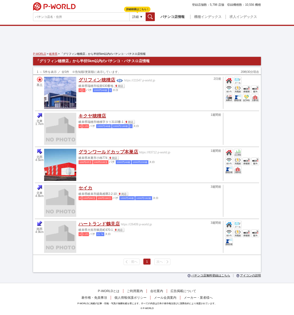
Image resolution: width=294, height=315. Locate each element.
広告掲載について (183, 291)
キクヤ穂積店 (92, 115)
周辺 (120, 86)
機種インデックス (208, 17)
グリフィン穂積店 (97, 79)
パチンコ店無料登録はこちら (210, 275)
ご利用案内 (135, 291)
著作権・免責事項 (94, 297)
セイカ (85, 187)
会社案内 (156, 291)
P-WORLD (54, 6)
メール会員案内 (165, 297)
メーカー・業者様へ (198, 297)
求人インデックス (243, 17)
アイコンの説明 (250, 275)
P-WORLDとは (108, 291)
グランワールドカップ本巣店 (108, 151)
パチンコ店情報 (173, 17)
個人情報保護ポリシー (130, 297)
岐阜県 (53, 53)
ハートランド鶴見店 (99, 223)
